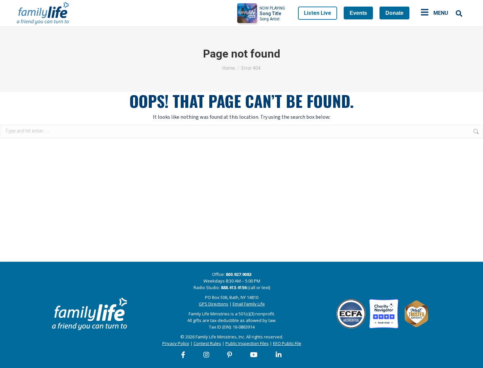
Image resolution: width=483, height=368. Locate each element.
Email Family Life (249, 304)
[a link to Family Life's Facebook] (183, 355)
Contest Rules (207, 343)
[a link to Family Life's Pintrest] (230, 355)
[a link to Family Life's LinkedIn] (279, 355)
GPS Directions (213, 304)
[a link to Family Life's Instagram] (206, 355)
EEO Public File (287, 343)
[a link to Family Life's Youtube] (254, 355)
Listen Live (317, 13)
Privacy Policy (175, 343)
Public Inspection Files (247, 343)
